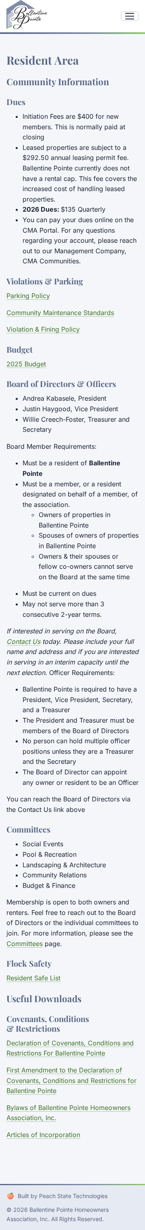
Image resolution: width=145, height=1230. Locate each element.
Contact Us (23, 641)
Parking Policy (28, 296)
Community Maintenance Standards (60, 313)
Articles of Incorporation (43, 1135)
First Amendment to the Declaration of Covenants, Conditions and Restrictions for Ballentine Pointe (71, 1080)
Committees (24, 944)
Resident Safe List (33, 978)
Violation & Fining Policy (43, 329)
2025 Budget (26, 364)
